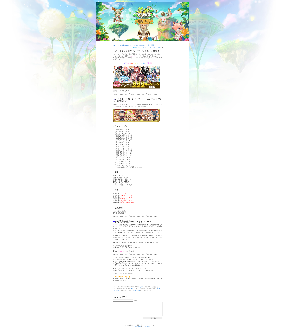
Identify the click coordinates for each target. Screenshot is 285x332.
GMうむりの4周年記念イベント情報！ (135, 45)
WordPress (157, 325)
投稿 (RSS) (137, 326)
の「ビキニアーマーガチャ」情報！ (147, 47)
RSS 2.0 (133, 288)
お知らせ (142, 287)
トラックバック (135, 290)
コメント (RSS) (146, 326)
